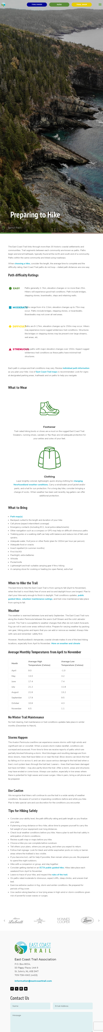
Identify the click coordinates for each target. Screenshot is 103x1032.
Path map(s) (16, 516)
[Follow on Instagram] (21, 988)
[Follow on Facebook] (12, 988)
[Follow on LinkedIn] (25, 988)
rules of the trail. (60, 874)
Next (98, 920)
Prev (4, 920)
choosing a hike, (22, 263)
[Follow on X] (16, 988)
